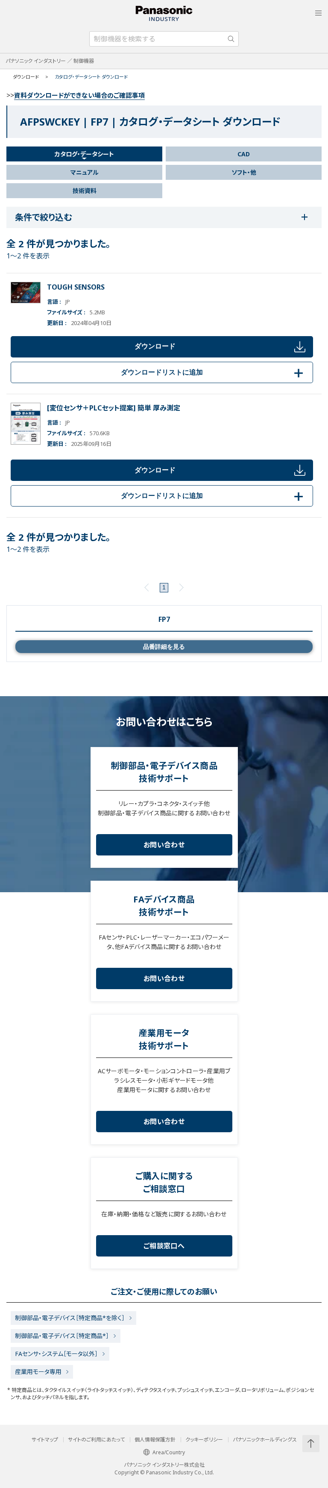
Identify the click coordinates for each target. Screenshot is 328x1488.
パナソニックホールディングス (265, 1439)
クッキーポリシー (204, 1439)
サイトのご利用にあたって (96, 1439)
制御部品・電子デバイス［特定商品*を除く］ (70, 1318)
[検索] (231, 39)
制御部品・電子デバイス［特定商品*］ (62, 1336)
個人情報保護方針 (155, 1439)
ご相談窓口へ (164, 1246)
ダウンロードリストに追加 (213, 372)
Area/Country (168, 1452)
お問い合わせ (164, 844)
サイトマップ (45, 1439)
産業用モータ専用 (38, 1372)
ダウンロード (155, 346)
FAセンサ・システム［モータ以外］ (56, 1354)
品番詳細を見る (164, 646)
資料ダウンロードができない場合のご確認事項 (79, 95)
